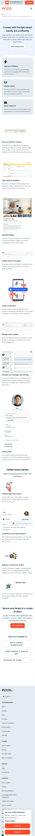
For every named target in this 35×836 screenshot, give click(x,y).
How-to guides (6, 805)
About (4, 707)
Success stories (7, 809)
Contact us (5, 772)
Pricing (4, 749)
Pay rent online (6, 754)
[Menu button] (31, 8)
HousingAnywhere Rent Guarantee (9, 796)
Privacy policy (6, 727)
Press (3, 715)
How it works (6, 745)
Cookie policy (6, 731)
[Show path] (8, 14)
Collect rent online (7, 801)
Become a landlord (8, 791)
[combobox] (7, 696)
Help (3, 768)
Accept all (17, 832)
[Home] (7, 8)
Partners (4, 719)
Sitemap (4, 735)
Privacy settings (10, 821)
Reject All (17, 826)
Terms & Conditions (8, 723)
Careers (4, 711)
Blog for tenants (7, 758)
